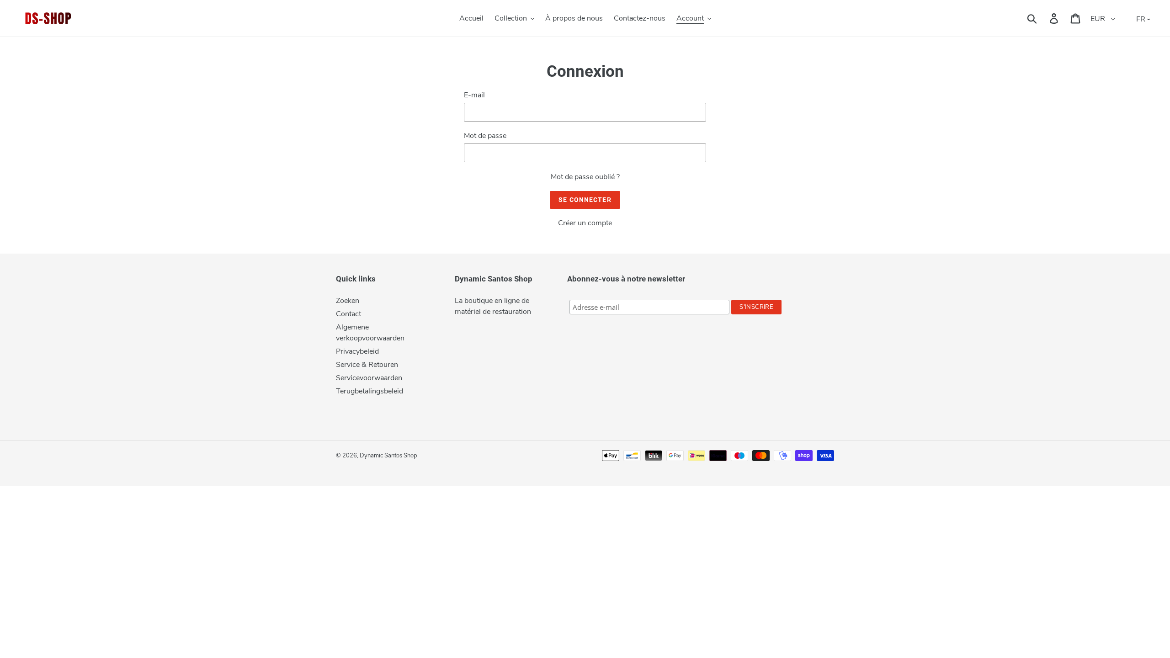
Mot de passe (485, 136)
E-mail (474, 95)
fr (1140, 19)
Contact (348, 314)
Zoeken (347, 301)
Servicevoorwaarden (369, 378)
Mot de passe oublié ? (585, 177)
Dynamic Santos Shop (388, 455)
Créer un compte (585, 223)
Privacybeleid (357, 351)
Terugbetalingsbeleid (369, 391)
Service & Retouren (367, 365)
